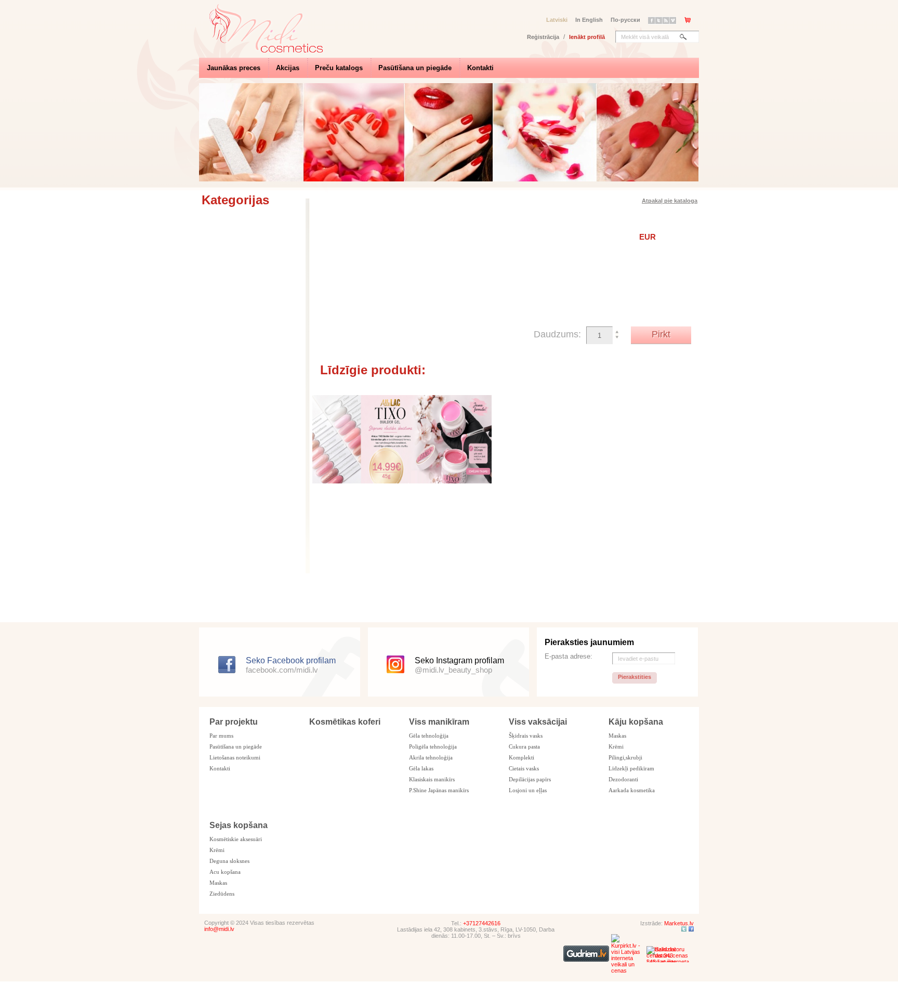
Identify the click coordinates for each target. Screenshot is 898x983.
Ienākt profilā (587, 37)
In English (589, 20)
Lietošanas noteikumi (234, 757)
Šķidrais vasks (526, 735)
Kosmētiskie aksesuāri (235, 839)
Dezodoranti (623, 779)
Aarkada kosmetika (632, 790)
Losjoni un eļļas (528, 790)
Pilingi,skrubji (625, 757)
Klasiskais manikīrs (432, 779)
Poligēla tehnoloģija (433, 746)
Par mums (221, 735)
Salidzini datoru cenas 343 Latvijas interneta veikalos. (667, 954)
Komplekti (521, 757)
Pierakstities (634, 677)
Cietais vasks (524, 768)
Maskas (617, 735)
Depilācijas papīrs (530, 779)
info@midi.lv (219, 929)
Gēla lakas (421, 768)
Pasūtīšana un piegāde (415, 68)
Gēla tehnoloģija (428, 735)
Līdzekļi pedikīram (631, 768)
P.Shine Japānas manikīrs (439, 790)
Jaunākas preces (233, 68)
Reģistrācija (543, 37)
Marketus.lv (679, 923)
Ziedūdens (221, 893)
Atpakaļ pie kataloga (669, 201)
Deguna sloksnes (229, 861)
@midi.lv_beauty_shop (453, 669)
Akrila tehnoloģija (431, 757)
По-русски (625, 20)
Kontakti (480, 68)
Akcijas (287, 68)
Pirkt (661, 334)
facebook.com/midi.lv (282, 669)
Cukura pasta (524, 746)
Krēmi (616, 746)
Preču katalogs (339, 68)
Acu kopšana (225, 872)
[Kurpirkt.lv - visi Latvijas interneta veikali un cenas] (627, 970)
